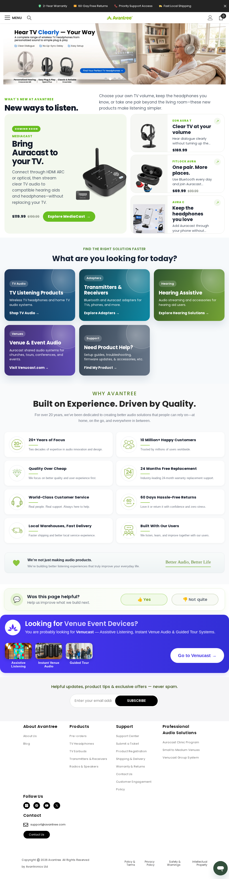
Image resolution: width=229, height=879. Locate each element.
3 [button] (114, 78)
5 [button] (123, 78)
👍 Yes (144, 599)
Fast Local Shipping (175, 7)
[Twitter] (56, 805)
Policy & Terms (130, 863)
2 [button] (110, 78)
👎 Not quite (195, 599)
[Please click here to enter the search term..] (29, 18)
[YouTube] (46, 805)
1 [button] (105, 78)
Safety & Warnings (173, 863)
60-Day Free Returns (91, 7)
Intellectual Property (199, 863)
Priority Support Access (133, 7)
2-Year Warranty (52, 7)
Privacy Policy (150, 863)
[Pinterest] (36, 805)
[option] (114, 53)
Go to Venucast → (197, 655)
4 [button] (119, 78)
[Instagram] (26, 805)
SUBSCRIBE (136, 700)
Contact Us (36, 834)
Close (225, 6)
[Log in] (210, 17)
